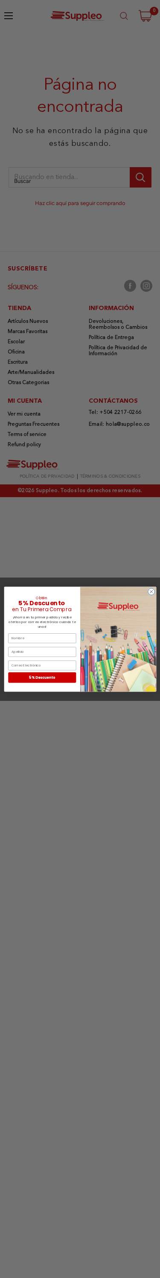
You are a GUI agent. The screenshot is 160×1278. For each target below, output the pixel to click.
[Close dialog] (151, 591)
